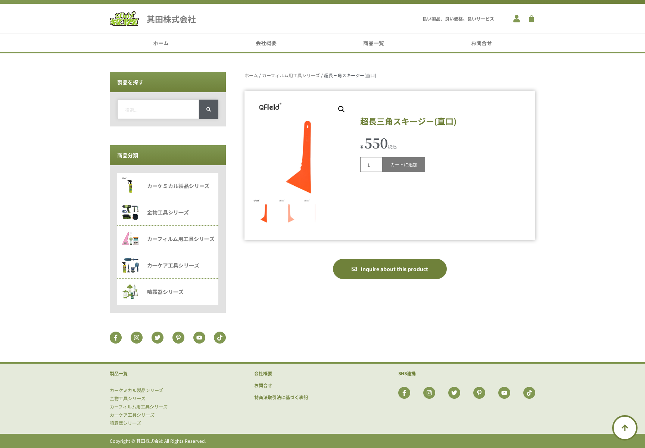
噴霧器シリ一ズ (125, 423)
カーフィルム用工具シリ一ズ (291, 75)
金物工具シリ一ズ (128, 398)
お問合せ (481, 43)
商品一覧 (373, 43)
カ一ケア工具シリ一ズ (132, 414)
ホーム (161, 43)
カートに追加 (403, 164)
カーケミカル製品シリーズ (136, 390)
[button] (341, 109)
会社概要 (266, 43)
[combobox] (158, 109)
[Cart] (531, 18)
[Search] (208, 109)
